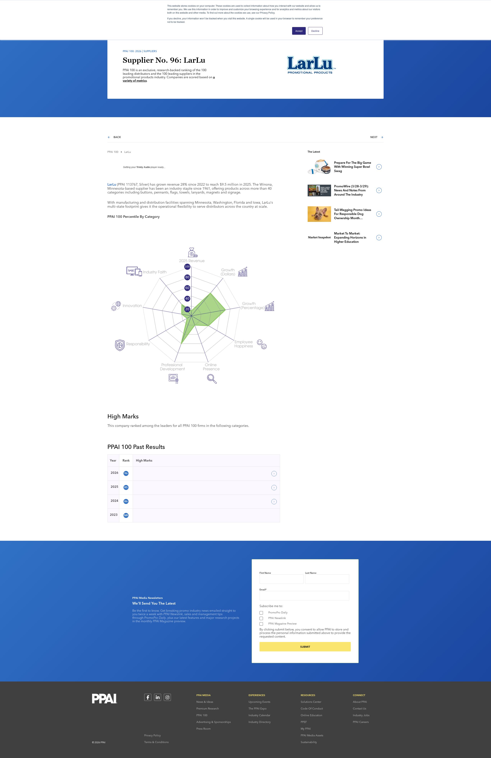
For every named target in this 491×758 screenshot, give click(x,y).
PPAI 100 (112, 151)
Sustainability (309, 742)
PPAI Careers (361, 722)
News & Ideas (204, 702)
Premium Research (207, 708)
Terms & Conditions (156, 742)
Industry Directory (260, 722)
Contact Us (359, 708)
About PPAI (360, 702)
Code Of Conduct (312, 708)
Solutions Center (311, 702)
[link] (319, 167)
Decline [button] (315, 30)
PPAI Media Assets (312, 735)
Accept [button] (298, 30)
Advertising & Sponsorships (213, 722)
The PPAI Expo (258, 708)
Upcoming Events (259, 702)
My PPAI (306, 728)
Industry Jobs (361, 715)
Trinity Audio (143, 167)
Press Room (203, 728)
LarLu (111, 184)
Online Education (311, 715)
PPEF (304, 722)
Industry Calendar (259, 715)
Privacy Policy (152, 735)
